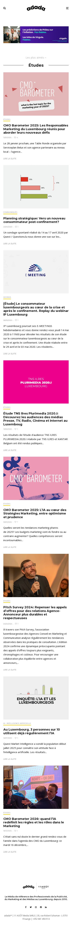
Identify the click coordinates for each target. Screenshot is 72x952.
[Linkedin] (45, 907)
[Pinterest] (40, 907)
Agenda (7, 297)
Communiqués (10, 212)
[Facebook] (26, 907)
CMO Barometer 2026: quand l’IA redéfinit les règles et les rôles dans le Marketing (33, 822)
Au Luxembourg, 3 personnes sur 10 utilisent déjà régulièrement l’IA (31, 731)
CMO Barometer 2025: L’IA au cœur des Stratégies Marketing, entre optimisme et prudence (34, 513)
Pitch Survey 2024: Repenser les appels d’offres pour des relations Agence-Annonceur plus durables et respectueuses (35, 613)
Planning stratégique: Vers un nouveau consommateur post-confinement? (34, 220)
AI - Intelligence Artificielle (17, 723)
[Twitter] (30, 907)
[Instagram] (35, 907)
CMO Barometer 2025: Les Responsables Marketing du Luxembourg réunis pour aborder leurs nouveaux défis (35, 129)
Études (6, 119)
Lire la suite (9, 158)
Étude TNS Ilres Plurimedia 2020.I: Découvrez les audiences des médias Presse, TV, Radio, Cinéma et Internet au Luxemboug (35, 419)
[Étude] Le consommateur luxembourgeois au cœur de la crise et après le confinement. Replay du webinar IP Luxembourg (36, 309)
